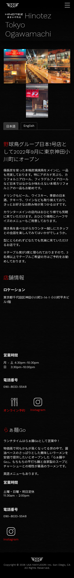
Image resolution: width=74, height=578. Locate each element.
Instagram (37, 410)
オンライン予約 (14, 410)
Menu (68, 5)
